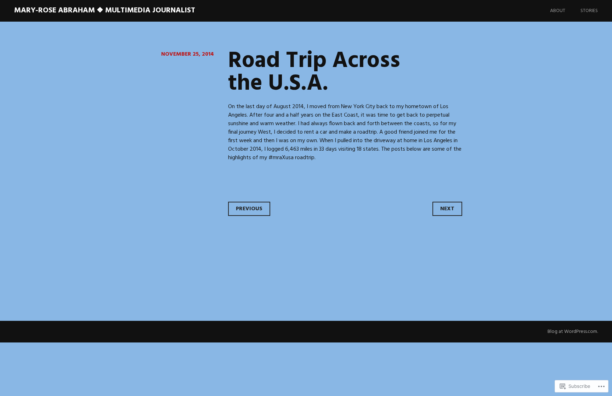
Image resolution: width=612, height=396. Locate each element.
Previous (249, 208)
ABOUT (557, 11)
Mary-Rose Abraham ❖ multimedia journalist (104, 10)
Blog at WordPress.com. (573, 332)
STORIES (589, 11)
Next (447, 208)
